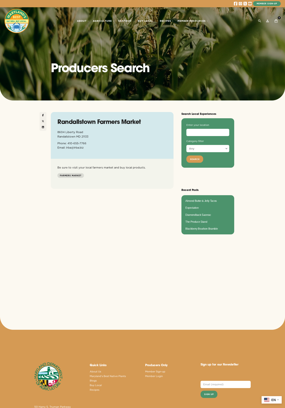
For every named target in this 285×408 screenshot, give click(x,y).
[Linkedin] (43, 127)
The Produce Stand (196, 221)
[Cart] (276, 21)
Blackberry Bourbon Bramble (201, 228)
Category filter (195, 141)
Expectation (192, 207)
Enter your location (197, 125)
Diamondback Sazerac (198, 214)
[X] (43, 121)
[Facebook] (43, 115)
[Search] (260, 21)
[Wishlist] (267, 21)
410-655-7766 (76, 143)
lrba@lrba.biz (75, 147)
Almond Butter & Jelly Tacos (201, 200)
